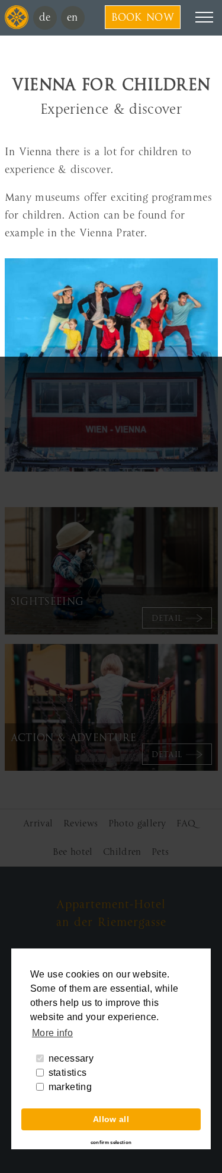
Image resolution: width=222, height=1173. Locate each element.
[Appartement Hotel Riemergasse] (16, 25)
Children (122, 852)
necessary (71, 1058)
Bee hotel (72, 852)
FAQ (186, 823)
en (72, 17)
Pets (160, 852)
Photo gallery (137, 823)
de (45, 17)
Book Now (142, 17)
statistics (68, 1073)
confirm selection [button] (111, 1142)
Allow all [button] (111, 1119)
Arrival (38, 823)
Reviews (80, 823)
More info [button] (52, 1033)
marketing (70, 1087)
